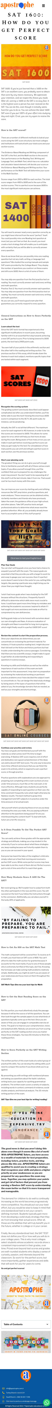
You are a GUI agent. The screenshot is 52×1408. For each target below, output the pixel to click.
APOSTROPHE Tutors (18, 1154)
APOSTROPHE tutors (34, 1164)
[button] (43, 5)
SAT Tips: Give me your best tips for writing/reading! (24, 1099)
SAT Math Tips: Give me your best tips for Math (21, 985)
